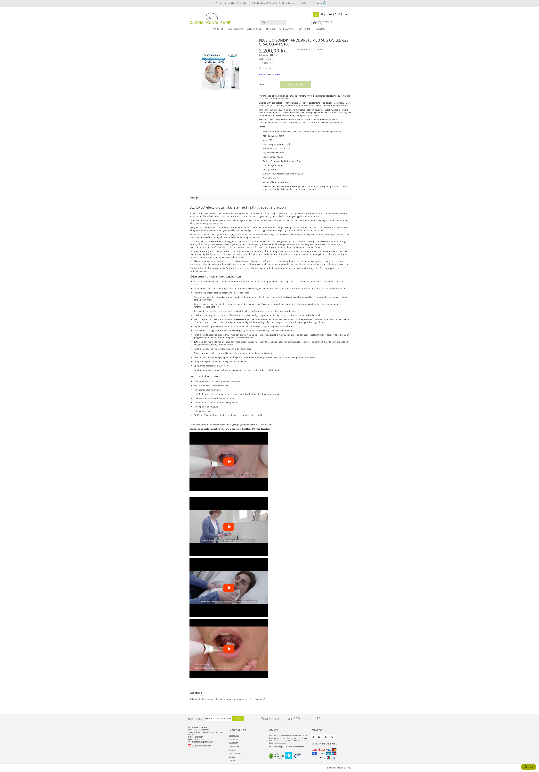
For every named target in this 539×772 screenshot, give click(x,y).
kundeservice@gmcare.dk (202, 742)
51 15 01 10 (199, 739)
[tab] (269, 197)
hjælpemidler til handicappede (292, 747)
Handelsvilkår (234, 736)
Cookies (232, 757)
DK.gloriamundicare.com (202, 746)
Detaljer (194, 197)
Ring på (334, 14)
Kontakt (232, 750)
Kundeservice (234, 746)
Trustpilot (232, 760)
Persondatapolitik (235, 753)
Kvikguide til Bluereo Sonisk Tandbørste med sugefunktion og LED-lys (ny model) (227, 699)
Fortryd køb (233, 739)
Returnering (233, 743)
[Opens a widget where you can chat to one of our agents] (528, 767)
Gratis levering (266, 59)
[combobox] (273, 22)
